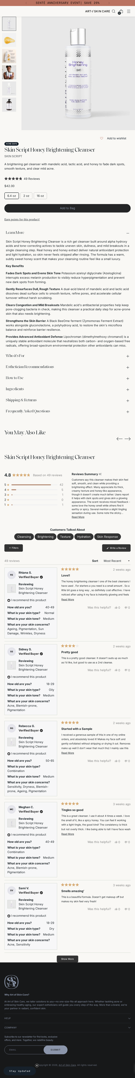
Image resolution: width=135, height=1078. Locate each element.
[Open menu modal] (128, 11)
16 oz (40, 196)
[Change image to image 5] (9, 88)
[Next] (109, 3)
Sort (95, 561)
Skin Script (13, 156)
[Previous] (26, 3)
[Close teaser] (37, 1065)
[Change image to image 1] (9, 24)
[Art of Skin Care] (97, 11)
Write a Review (120, 549)
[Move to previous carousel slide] (120, 439)
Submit (56, 1049)
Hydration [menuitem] (84, 536)
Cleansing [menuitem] (24, 536)
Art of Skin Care (67, 1065)
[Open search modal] (113, 11)
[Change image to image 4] (9, 72)
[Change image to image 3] (9, 56)
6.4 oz (11, 196)
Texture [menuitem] (65, 536)
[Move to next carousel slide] (128, 439)
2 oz (26, 196)
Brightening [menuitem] (45, 536)
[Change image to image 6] (9, 105)
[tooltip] (100, 474)
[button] (67, 178)
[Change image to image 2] (9, 40)
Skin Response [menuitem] (107, 536)
